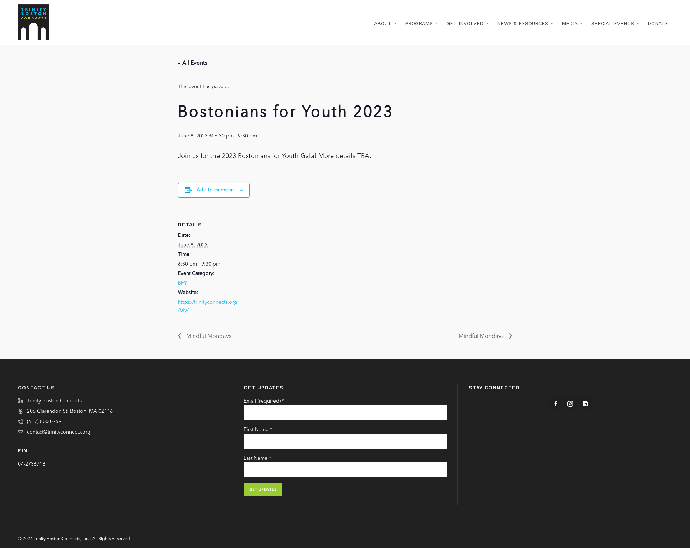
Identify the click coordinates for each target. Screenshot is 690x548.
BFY (182, 283)
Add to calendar (215, 190)
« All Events (192, 63)
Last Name (257, 458)
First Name (258, 429)
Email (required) (264, 401)
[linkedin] (585, 403)
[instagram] (570, 403)
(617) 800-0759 (44, 421)
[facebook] (555, 403)
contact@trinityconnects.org (59, 432)
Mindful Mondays (208, 336)
